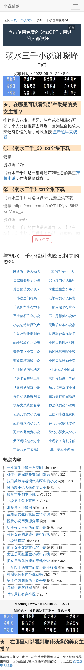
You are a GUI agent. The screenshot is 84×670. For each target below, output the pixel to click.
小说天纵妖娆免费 (62, 360)
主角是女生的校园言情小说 (28, 514)
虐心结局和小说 (62, 271)
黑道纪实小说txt (62, 449)
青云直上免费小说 (26, 351)
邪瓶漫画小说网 (19, 507)
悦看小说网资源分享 (23, 520)
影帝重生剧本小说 (21, 494)
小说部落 (12, 6)
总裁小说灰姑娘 (19, 587)
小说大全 (26, 20)
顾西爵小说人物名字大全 (26, 487)
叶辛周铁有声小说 (21, 593)
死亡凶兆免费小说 (26, 431)
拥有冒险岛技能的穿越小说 (28, 560)
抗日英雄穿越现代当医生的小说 (32, 480)
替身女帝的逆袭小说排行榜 (28, 534)
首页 (14, 20)
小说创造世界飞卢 (26, 324)
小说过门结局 (27, 298)
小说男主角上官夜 (21, 500)
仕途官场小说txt (62, 369)
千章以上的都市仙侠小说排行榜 (32, 567)
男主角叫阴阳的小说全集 (26, 580)
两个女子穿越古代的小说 (26, 547)
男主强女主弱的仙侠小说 (26, 527)
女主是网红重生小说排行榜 (28, 553)
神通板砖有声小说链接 (25, 574)
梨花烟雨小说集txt (62, 280)
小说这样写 (16, 540)
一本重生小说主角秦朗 (25, 467)
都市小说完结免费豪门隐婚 (28, 474)
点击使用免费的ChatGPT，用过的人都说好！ (40, 35)
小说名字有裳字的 (62, 440)
